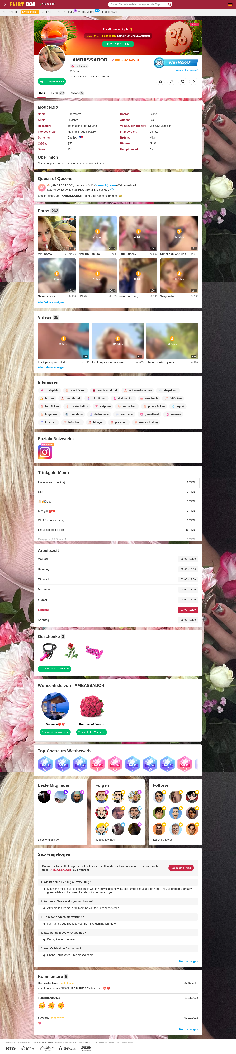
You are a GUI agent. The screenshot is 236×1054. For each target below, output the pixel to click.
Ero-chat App (109, 12)
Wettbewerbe (86, 12)
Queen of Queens (105, 185)
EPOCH (74, 1042)
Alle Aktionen (66, 12)
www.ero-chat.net (45, 1042)
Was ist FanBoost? (187, 69)
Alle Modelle (11, 12)
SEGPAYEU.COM (89, 1042)
